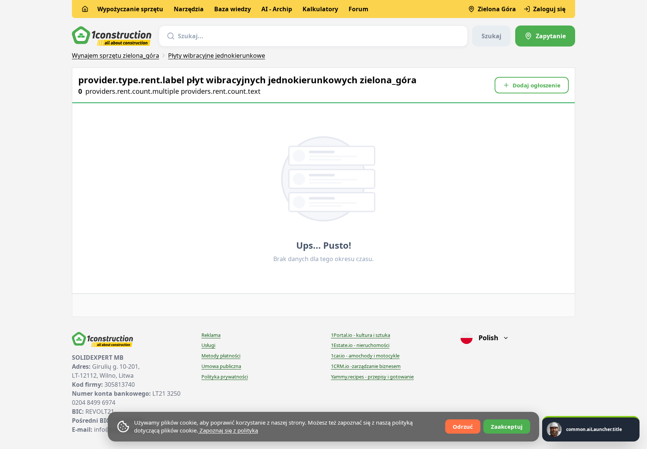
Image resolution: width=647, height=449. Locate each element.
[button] (532, 85)
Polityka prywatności (224, 376)
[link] (545, 36)
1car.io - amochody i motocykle (365, 355)
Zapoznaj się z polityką (228, 430)
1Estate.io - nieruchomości (360, 345)
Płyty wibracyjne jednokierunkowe (216, 55)
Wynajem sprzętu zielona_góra (115, 55)
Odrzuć (463, 426)
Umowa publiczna (221, 366)
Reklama (211, 335)
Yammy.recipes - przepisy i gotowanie (372, 376)
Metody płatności (220, 355)
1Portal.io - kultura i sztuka (360, 335)
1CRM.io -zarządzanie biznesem (366, 366)
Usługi (208, 345)
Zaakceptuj (507, 426)
